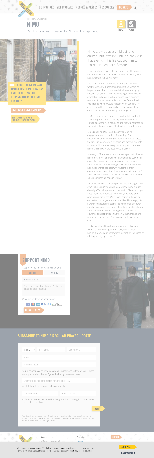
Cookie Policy (72, 451)
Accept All (127, 447)
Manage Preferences (128, 453)
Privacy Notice (87, 451)
